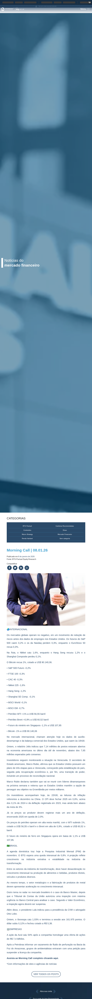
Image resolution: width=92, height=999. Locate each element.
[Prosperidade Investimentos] (12, 9)
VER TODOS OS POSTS (46, 974)
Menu (83, 9)
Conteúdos (27, 530)
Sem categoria (65, 538)
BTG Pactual (27, 526)
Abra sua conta (46, 991)
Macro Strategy (27, 534)
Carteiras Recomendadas (65, 526)
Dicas (65, 530)
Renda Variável (27, 538)
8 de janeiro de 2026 (26, 556)
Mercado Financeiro (65, 534)
